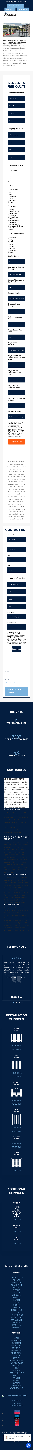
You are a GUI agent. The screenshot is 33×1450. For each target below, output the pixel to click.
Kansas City (16, 1293)
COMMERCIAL (16, 1046)
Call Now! (23, 9)
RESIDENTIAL (16, 1049)
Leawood (16, 1300)
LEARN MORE (16, 1170)
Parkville (16, 1375)
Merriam (16, 1305)
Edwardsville (16, 1285)
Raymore (16, 1378)
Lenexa (16, 1303)
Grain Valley (16, 1346)
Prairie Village (16, 1318)
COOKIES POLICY (16, 1403)
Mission (16, 1307)
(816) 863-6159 (10, 683)
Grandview (16, 1348)
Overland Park (16, 1315)
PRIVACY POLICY (16, 1401)
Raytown (16, 1380)
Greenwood (16, 1350)
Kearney (16, 1358)
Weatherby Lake (16, 1388)
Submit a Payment (15, 6)
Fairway (16, 1287)
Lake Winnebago (16, 1363)
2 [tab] (13, 1002)
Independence (16, 1353)
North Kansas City (16, 1373)
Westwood (16, 1328)
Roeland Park (16, 1320)
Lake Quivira (16, 1295)
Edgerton (16, 1282)
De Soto (16, 1280)
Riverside (16, 1383)
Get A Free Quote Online (16, 691)
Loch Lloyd (16, 1371)
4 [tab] (19, 1002)
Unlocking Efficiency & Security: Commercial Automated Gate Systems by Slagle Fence (15, 42)
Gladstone (16, 1343)
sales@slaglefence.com (13, 675)
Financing (10, 9)
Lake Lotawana (16, 1361)
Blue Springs (16, 1340)
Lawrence (16, 1297)
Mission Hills (16, 1310)
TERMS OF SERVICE (16, 1406)
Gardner (16, 1290)
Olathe (16, 1312)
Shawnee (16, 1322)
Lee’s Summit (16, 1365)
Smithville (16, 1385)
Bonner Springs (16, 1278)
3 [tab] (16, 1002)
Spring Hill (16, 1325)
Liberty (16, 1368)
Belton (16, 1338)
